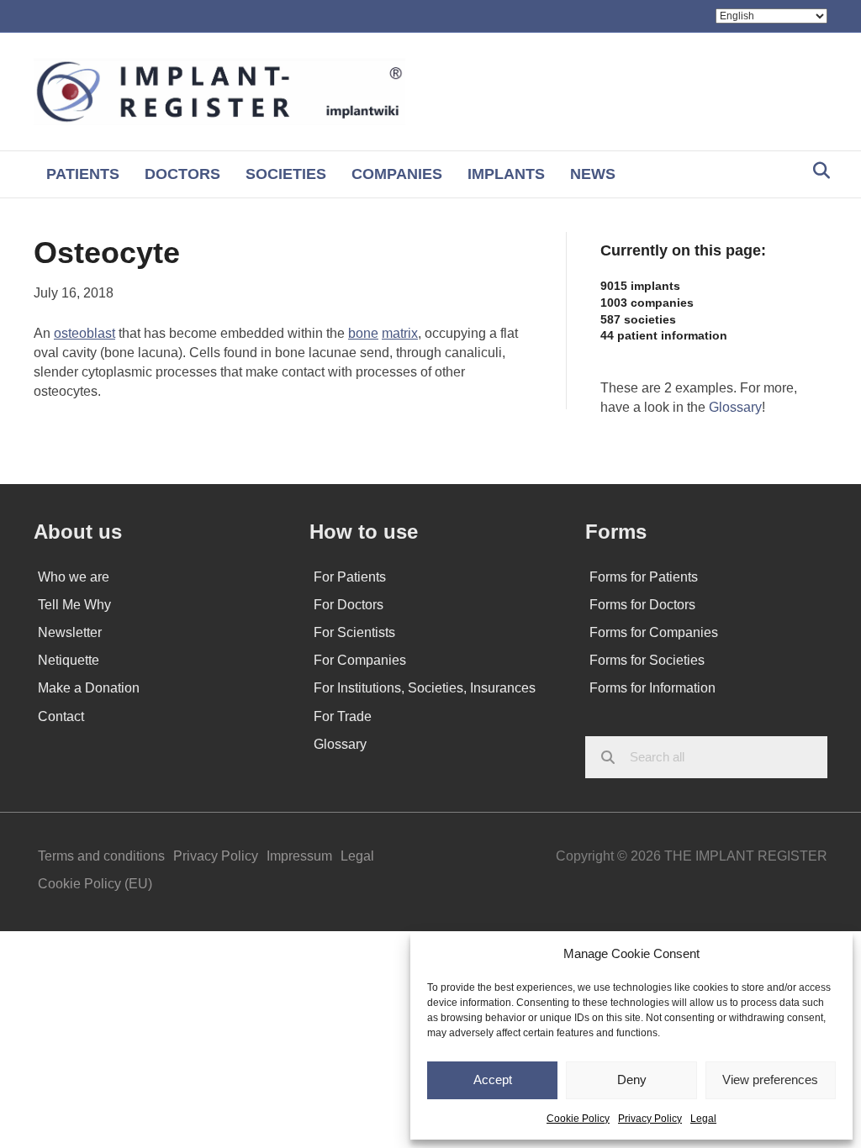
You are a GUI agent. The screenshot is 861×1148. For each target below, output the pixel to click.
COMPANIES (396, 174)
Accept (492, 1079)
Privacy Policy (650, 1118)
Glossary (735, 407)
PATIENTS (82, 174)
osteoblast (84, 333)
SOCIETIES (286, 174)
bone (363, 333)
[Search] (816, 170)
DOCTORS (182, 174)
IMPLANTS (506, 174)
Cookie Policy (578, 1118)
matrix (400, 333)
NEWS (592, 174)
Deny (632, 1079)
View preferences (770, 1079)
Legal (703, 1118)
